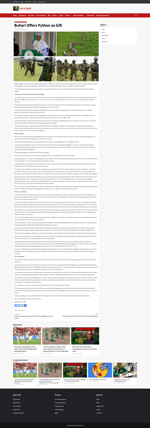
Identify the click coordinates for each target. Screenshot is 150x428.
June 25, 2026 (21, 353)
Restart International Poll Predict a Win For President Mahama (80, 315)
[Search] (136, 15)
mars (16, 353)
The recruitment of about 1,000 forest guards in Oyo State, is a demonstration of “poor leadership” (56, 349)
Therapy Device (59, 406)
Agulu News (22, 15)
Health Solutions (59, 409)
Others (67, 15)
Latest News (16, 409)
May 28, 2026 (79, 353)
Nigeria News (16, 402)
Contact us (105, 41)
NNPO (56, 413)
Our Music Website (60, 402)
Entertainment (41, 15)
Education (31, 15)
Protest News (41, 1)
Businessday (16, 399)
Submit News (105, 35)
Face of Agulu (17, 406)
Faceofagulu (16, 1)
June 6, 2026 (50, 353)
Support (35, 1)
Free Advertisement (60, 399)
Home (15, 15)
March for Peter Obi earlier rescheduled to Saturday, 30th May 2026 (84, 349)
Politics (54, 15)
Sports (61, 15)
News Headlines (78, 15)
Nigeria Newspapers (102, 15)
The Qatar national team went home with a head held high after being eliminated (25, 349)
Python (22, 310)
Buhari (18, 310)
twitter (104, 38)
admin (17, 29)
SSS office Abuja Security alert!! (97, 379)
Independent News (18, 413)
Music (103, 32)
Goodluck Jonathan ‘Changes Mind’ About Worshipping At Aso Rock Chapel (33, 316)
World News (91, 15)
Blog (22, 1)
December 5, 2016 (24, 29)
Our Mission (28, 1)
